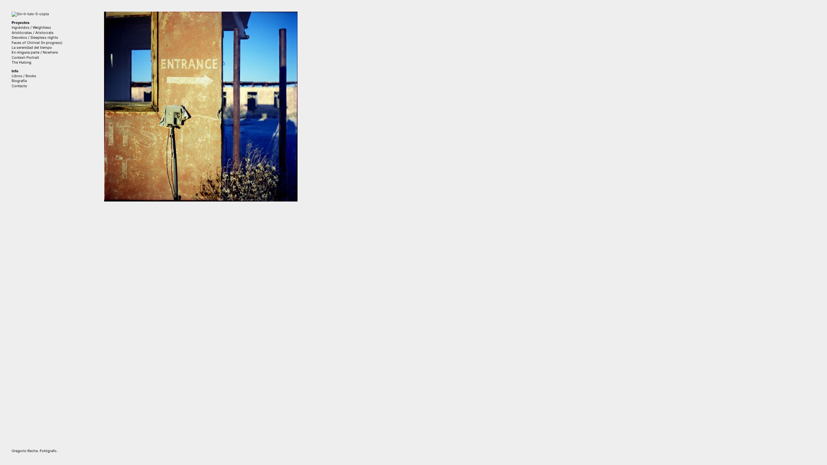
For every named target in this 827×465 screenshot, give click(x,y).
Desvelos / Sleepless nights (35, 37)
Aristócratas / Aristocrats (33, 32)
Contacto (19, 86)
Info (15, 71)
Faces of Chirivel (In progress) (37, 42)
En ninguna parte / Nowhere (35, 52)
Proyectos (20, 22)
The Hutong (21, 62)
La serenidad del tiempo (32, 47)
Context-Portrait (25, 57)
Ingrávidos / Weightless (31, 27)
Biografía (19, 80)
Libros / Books (24, 76)
